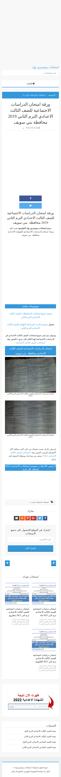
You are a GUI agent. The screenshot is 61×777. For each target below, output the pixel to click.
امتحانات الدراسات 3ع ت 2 (39, 502)
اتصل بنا (47, 771)
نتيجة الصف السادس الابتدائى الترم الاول (39, 742)
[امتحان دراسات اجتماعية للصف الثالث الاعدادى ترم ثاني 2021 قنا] (44, 594)
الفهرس (26, 771)
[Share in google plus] (33, 518)
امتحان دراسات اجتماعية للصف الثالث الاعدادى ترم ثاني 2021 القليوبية (44, 658)
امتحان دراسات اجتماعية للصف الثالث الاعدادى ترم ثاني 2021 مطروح (17, 612)
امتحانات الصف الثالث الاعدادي (31, 343)
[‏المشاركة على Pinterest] (27, 518)
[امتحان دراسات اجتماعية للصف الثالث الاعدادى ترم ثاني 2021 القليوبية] (44, 640)
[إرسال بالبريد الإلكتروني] (16, 518)
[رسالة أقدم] (7, 562)
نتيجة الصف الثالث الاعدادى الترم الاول (40, 731)
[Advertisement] (30, 30)
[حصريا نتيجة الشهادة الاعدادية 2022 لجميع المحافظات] (30, 700)
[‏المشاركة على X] (30, 206)
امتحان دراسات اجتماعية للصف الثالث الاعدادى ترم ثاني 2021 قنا (44, 612)
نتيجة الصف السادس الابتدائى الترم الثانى (39, 747)
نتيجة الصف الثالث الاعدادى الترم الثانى (40, 736)
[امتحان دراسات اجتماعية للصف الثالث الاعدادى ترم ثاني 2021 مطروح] (17, 594)
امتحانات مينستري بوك (23, 768)
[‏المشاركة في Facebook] (30, 198)
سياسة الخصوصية (36, 771)
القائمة (29, 84)
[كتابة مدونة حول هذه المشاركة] (22, 518)
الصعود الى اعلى (17, 771)
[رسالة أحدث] (53, 562)
